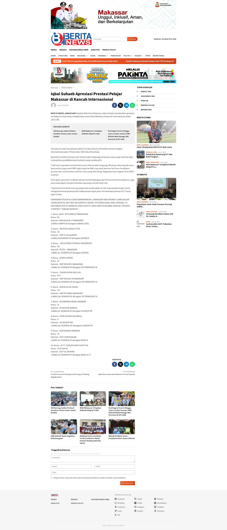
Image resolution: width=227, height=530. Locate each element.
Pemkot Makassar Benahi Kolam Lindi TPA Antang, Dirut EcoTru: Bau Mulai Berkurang (146, 61)
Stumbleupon (162, 503)
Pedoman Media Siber (100, 499)
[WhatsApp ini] (132, 105)
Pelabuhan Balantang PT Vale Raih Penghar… (159, 155)
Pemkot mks (146, 91)
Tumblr (139, 503)
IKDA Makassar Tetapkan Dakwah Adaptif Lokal (90, 409)
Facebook (121, 499)
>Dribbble (160, 507)
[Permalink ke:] (53, 105)
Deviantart (160, 511)
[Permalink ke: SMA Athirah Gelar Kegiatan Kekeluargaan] (64, 426)
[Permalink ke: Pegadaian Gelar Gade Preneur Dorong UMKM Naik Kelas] (156, 189)
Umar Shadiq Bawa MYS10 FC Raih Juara (154, 147)
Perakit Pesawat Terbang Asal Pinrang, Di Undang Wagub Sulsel (70, 374)
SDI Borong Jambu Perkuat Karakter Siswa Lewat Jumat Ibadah (65, 134)
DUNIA (139, 202)
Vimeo (119, 511)
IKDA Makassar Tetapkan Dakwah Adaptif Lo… (161, 165)
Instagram (140, 507)
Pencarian (132, 39)
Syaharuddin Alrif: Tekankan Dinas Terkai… (159, 225)
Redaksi (74, 499)
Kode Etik (55, 503)
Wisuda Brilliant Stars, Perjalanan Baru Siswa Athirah (122, 437)
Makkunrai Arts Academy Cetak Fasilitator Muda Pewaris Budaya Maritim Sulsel (90, 439)
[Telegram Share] (126, 105)
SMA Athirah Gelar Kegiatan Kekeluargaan (63, 437)
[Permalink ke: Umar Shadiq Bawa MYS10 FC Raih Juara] (156, 132)
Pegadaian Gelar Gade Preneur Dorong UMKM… (154, 205)
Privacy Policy (77, 503)
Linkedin (140, 511)
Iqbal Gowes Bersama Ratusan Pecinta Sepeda (116, 372)
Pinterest (160, 499)
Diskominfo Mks (148, 96)
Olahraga (145, 145)
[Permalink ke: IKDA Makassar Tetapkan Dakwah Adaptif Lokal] (93, 398)
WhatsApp (121, 503)
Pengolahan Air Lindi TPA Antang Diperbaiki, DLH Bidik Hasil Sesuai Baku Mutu (65, 61)
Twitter (139, 499)
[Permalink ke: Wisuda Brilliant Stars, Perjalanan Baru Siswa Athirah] (122, 426)
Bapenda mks (146, 110)
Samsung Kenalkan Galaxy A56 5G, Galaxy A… (159, 215)
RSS (118, 515)
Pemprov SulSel (148, 105)
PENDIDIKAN (155, 162)
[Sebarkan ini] (114, 105)
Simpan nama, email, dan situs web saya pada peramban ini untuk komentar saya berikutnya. (90, 478)
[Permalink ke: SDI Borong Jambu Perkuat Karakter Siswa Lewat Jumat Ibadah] (64, 398)
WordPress (121, 507)
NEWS (139, 145)
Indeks (54, 499)
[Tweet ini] (120, 105)
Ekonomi (149, 152)
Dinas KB (144, 101)
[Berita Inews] (71, 39)
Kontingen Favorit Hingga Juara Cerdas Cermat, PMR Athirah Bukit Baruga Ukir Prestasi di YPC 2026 (120, 411)
